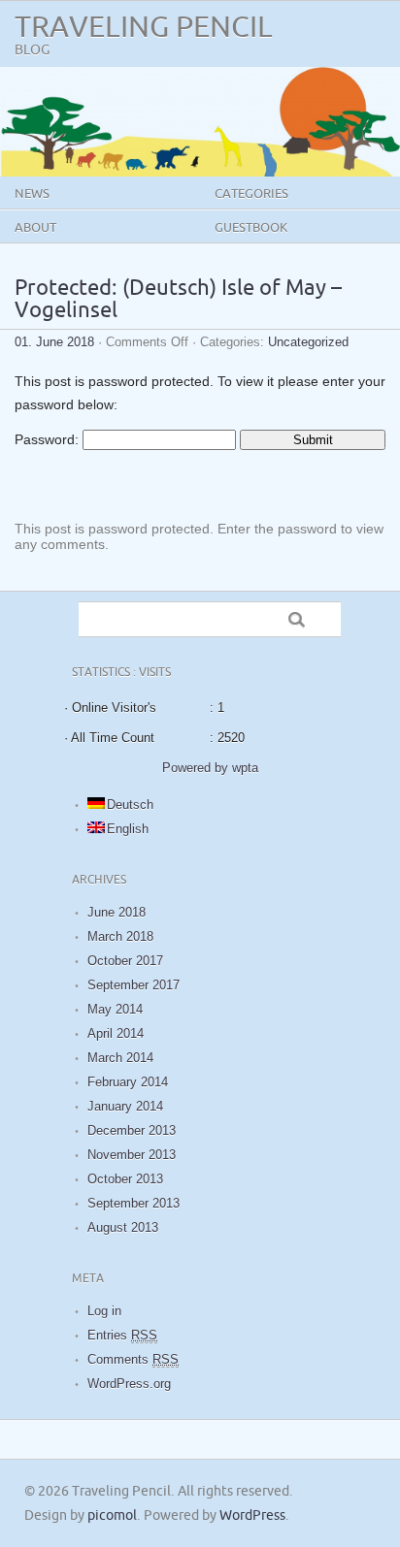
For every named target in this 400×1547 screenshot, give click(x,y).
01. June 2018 (54, 342)
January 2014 (125, 1106)
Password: (49, 439)
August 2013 (122, 1227)
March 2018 (120, 936)
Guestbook (251, 228)
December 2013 (131, 1130)
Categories (251, 194)
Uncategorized (308, 342)
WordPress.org (129, 1383)
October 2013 (125, 1179)
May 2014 (115, 1009)
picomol (112, 1515)
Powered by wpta (210, 767)
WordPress (252, 1515)
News (32, 194)
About (35, 228)
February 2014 (127, 1082)
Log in (104, 1311)
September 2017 (133, 985)
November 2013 (131, 1154)
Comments (133, 1359)
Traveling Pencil (144, 28)
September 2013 (133, 1203)
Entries (122, 1335)
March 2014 (120, 1057)
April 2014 (115, 1033)
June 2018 (116, 912)
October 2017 (125, 960)
